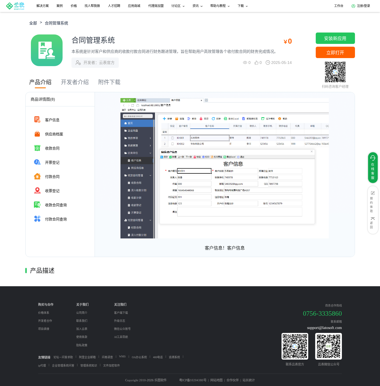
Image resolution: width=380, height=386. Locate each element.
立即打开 (335, 52)
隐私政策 (81, 345)
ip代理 (42, 365)
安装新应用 (335, 38)
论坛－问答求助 (63, 357)
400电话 (158, 357)
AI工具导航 (121, 336)
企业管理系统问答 (63, 365)
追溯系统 (174, 357)
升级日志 (119, 320)
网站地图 (216, 380)
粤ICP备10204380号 (192, 380)
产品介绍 (40, 82)
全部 (33, 23)
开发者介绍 (75, 82)
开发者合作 (45, 320)
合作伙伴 (232, 380)
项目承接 (43, 328)
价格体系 (43, 312)
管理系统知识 (88, 365)
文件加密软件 (111, 365)
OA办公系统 (139, 357)
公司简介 (81, 312)
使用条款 (81, 336)
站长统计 (249, 380)
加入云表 (81, 328)
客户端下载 (121, 312)
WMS (122, 356)
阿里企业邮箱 (87, 357)
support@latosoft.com (324, 327)
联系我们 (81, 320)
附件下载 (109, 82)
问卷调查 (107, 357)
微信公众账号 (122, 328)
